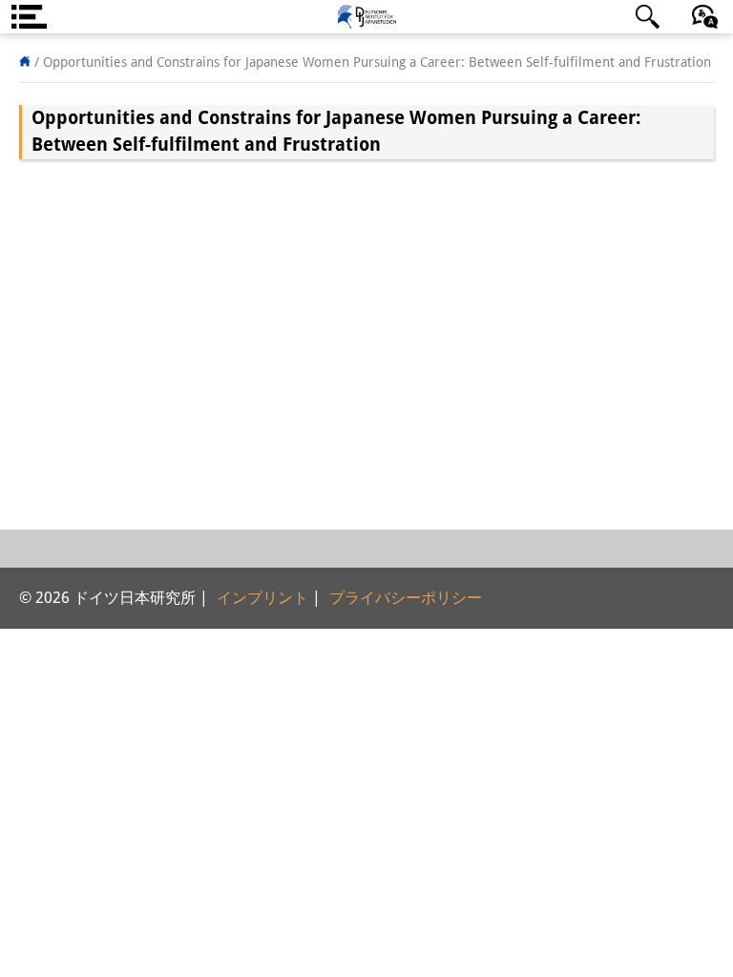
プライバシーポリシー (405, 598)
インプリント (262, 598)
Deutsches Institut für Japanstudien (366, 17)
